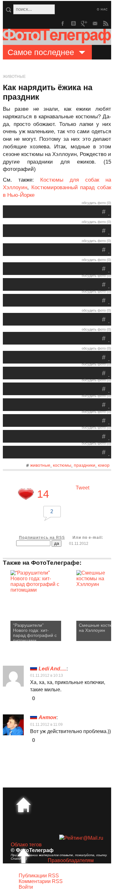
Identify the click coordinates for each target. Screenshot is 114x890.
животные (40, 465)
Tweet (82, 487)
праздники (84, 465)
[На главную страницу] (23, 805)
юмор (104, 465)
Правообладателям (71, 860)
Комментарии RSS (41, 881)
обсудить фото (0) (96, 203)
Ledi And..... (52, 668)
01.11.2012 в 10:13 (46, 675)
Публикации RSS (39, 875)
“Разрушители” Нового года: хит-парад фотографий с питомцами (35, 632)
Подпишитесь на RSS (42, 537)
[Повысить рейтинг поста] (26, 494)
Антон (47, 717)
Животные (14, 76)
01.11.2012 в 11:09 (46, 724)
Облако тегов (26, 844)
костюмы (62, 465)
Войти (26, 887)
